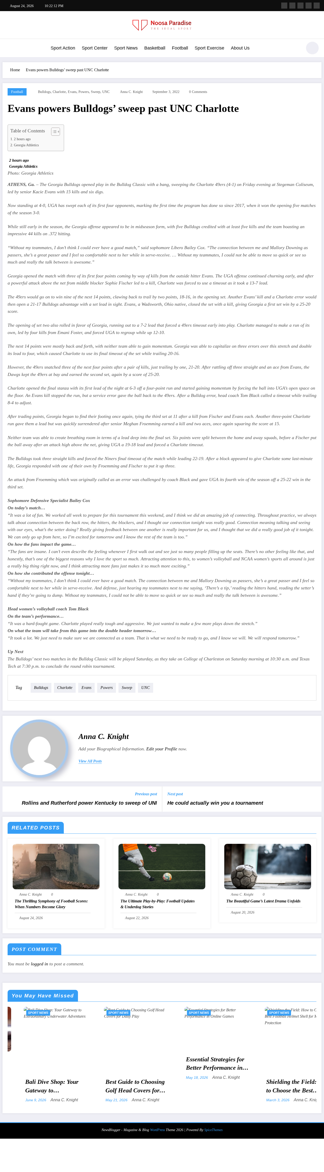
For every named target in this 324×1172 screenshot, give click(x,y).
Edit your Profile (161, 748)
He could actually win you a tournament (215, 803)
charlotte (59, 92)
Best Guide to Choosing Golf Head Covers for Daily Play (61, 1087)
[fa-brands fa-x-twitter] (292, 6)
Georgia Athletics (26, 145)
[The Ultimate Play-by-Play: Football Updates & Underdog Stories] (161, 866)
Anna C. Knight (131, 92)
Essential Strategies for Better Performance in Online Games (141, 1064)
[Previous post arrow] (10, 799)
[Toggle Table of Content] (53, 131)
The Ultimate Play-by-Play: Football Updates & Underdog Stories (157, 904)
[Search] (296, 48)
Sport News (126, 48)
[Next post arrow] (314, 799)
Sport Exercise (209, 48)
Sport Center (95, 48)
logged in (39, 963)
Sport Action (63, 48)
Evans (72, 92)
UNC (106, 92)
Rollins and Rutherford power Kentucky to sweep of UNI (89, 803)
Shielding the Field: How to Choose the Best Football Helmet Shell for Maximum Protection (225, 1087)
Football (180, 48)
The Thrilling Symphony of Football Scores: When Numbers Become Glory (51, 904)
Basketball (154, 48)
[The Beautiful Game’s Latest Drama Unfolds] (267, 866)
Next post (175, 794)
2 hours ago (22, 139)
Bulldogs (44, 92)
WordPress (157, 1130)
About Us (240, 48)
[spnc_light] (312, 48)
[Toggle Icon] (9, 48)
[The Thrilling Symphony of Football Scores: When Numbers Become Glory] (56, 866)
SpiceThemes (213, 1130)
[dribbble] (300, 6)
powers (83, 92)
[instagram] (309, 6)
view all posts (90, 761)
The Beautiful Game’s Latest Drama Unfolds (263, 901)
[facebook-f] (284, 6)
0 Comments (198, 92)
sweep (95, 92)
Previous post (146, 794)
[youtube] (317, 6)
